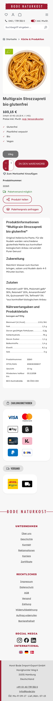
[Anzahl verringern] (6, 162)
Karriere (26, 556)
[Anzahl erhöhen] (6, 168)
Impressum (26, 581)
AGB (26, 592)
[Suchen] (45, 27)
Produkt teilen (19, 199)
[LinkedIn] (33, 640)
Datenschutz (26, 587)
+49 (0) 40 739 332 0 (27, 686)
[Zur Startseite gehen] (26, 6)
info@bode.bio (27, 691)
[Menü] (46, 14)
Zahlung (26, 604)
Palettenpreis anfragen (25, 209)
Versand (26, 598)
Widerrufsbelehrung (26, 609)
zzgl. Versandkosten (33, 119)
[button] (21, 652)
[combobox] (26, 27)
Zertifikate (26, 561)
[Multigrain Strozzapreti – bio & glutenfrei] (26, 70)
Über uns (26, 533)
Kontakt (26, 544)
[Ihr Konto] (13, 14)
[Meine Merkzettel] (6, 14)
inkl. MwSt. (39, 21)
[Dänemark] (32, 652)
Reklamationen (26, 550)
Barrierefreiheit (26, 621)
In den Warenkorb (32, 163)
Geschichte (26, 539)
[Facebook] (26, 640)
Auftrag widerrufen (26, 615)
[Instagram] (19, 640)
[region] (26, 70)
